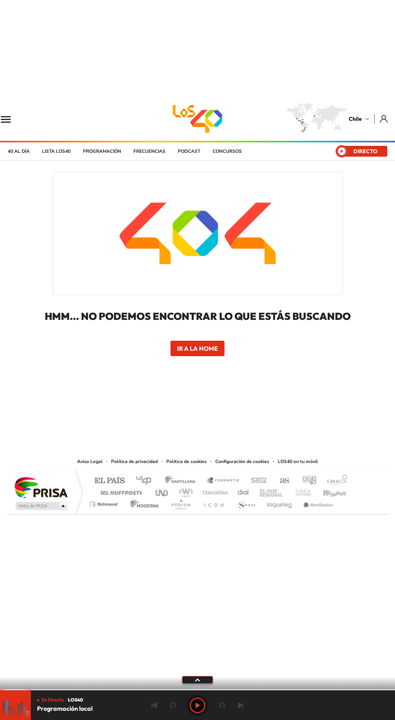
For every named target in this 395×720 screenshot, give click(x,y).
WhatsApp (244, 410)
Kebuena (328, 490)
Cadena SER (256, 481)
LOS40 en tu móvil (298, 461)
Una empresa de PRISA (41, 487)
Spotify (228, 410)
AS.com (281, 481)
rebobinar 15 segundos (172, 705)
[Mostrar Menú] (11, 118)
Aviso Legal (90, 461)
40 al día (19, 151)
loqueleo (280, 502)
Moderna (142, 502)
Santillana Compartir (223, 481)
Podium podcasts (180, 502)
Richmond (104, 502)
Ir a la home (197, 348)
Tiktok (151, 410)
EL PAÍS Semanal (271, 490)
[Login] (384, 118)
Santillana (182, 481)
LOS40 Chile (197, 118)
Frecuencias (149, 151)
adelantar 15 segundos (222, 705)
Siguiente (240, 705)
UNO (162, 490)
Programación (102, 151)
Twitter (197, 410)
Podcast (189, 151)
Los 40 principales (146, 481)
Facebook (213, 410)
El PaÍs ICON (213, 502)
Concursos (227, 151)
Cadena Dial (243, 490)
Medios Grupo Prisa (40, 505)
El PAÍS (109, 481)
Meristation (317, 502)
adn (306, 481)
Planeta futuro (300, 490)
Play (197, 705)
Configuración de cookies (242, 461)
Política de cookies (186, 461)
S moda (245, 502)
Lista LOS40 (56, 151)
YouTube (182, 410)
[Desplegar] (197, 679)
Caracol (334, 481)
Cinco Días (214, 490)
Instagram (166, 410)
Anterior (154, 705)
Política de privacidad (134, 461)
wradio (184, 490)
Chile (355, 118)
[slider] (197, 689)
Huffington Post (119, 490)
